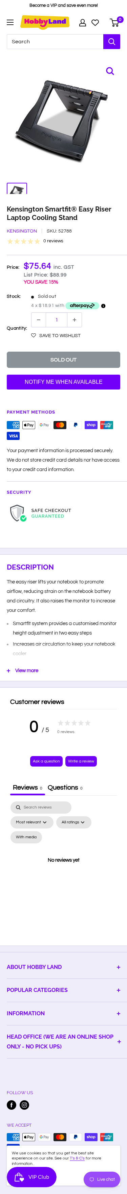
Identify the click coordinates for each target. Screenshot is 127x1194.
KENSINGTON (22, 231)
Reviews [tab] (27, 787)
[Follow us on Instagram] (24, 1105)
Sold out (63, 359)
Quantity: (17, 328)
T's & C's (77, 1158)
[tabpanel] (63, 868)
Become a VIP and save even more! (63, 5)
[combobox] (55, 41)
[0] (114, 23)
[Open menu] (10, 22)
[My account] (82, 22)
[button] (56, 335)
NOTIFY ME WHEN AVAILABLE (64, 382)
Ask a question (46, 761)
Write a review (81, 761)
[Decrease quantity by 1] (38, 320)
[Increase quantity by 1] (74, 320)
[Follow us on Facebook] (11, 1105)
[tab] (65, 788)
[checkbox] (26, 837)
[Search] (111, 41)
